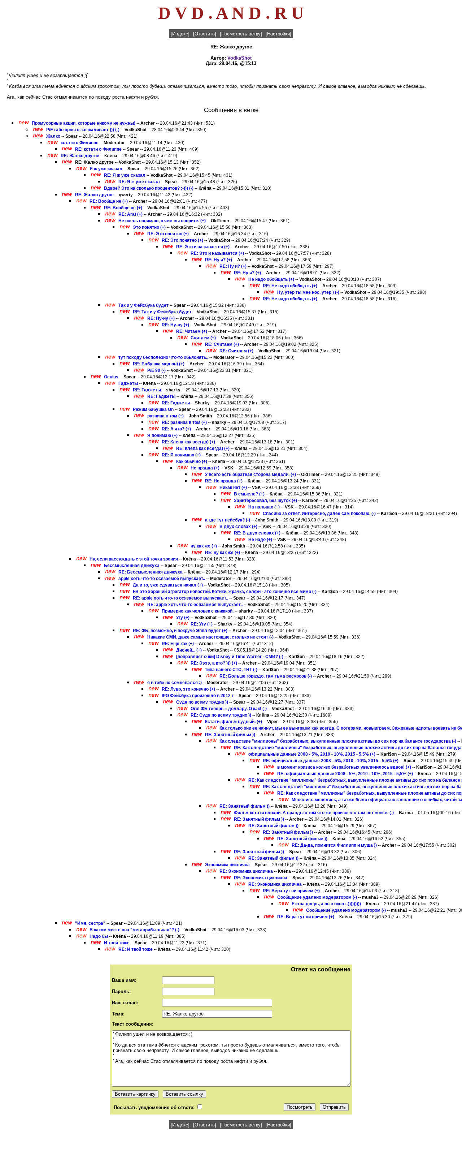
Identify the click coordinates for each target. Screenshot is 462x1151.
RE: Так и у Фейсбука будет (162, 311)
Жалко (53, 136)
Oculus (111, 376)
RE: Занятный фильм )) (230, 734)
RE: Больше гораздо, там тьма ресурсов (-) (265, 676)
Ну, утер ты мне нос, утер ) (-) (308, 292)
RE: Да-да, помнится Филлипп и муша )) (334, 845)
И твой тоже (117, 942)
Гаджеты (128, 383)
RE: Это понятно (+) (168, 233)
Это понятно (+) (149, 227)
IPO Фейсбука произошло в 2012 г (198, 695)
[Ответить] (204, 33)
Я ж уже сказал (106, 168)
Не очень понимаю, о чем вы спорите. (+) (162, 220)
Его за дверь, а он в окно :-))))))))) (326, 903)
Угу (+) (182, 617)
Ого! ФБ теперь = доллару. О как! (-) (229, 708)
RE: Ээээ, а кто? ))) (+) (214, 663)
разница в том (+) (165, 415)
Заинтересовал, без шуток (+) (265, 500)
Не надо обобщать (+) (271, 279)
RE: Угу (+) (202, 624)
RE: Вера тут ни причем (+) (291, 890)
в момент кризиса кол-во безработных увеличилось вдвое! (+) (344, 767)
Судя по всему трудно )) (202, 702)
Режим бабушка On (153, 409)
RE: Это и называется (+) (203, 246)
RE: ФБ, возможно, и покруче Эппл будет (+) (180, 630)
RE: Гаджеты (147, 389)
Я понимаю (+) (162, 435)
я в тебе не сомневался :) (174, 682)
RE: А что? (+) (176, 428)
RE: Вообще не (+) (109, 201)
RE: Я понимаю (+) (181, 455)
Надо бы (99, 936)
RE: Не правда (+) (224, 481)
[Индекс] (180, 33)
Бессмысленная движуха (132, 565)
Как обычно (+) (191, 461)
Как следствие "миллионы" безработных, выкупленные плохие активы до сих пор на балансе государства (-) (337, 741)
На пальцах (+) (264, 507)
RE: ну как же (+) (222, 552)
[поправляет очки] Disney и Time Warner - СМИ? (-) (229, 656)
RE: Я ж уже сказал (124, 175)
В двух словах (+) (238, 526)
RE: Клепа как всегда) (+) (188, 441)
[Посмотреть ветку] (241, 33)
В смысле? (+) (249, 494)
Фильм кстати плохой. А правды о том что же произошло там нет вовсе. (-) (314, 812)
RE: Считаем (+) (222, 344)
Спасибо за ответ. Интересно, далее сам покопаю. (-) (319, 513)
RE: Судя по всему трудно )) (221, 715)
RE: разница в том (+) (184, 422)
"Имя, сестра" (90, 923)
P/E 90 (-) (156, 370)
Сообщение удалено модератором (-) (317, 897)
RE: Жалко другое (80, 155)
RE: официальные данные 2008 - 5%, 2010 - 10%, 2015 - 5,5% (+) (330, 760)
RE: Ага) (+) (130, 214)
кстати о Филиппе (80, 142)
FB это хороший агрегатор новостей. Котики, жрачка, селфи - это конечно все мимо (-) (225, 591)
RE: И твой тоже (135, 949)
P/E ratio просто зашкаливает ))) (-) (82, 129)
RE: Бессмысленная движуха (150, 572)
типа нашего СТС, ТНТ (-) (231, 669)
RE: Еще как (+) (178, 643)
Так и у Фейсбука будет (143, 305)
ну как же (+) (204, 546)
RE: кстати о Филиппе (98, 149)
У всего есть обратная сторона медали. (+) (250, 474)
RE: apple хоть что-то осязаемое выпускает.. (180, 598)
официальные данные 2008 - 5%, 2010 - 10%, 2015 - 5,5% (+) (311, 754)
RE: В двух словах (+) (257, 533)
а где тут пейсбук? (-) (227, 520)
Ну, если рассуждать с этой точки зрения (134, 559)
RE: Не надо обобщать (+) (290, 285)
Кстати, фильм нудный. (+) (233, 721)
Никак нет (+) (233, 487)
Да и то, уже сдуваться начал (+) (168, 585)
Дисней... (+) (189, 650)
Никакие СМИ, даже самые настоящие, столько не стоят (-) (210, 637)
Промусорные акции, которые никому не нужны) (83, 123)
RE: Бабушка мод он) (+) (158, 363)
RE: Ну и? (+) (218, 259)
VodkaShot (239, 58)
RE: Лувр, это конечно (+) (188, 689)
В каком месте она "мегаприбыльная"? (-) (134, 929)
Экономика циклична (227, 864)
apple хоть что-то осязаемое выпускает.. (161, 578)
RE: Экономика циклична (246, 871)
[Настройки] (278, 33)
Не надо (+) (260, 539)
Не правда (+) (205, 468)
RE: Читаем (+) (191, 331)
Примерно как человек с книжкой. (198, 611)
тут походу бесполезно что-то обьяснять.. (163, 357)
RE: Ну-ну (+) (161, 318)
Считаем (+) (203, 337)
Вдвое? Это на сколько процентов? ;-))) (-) (148, 188)
